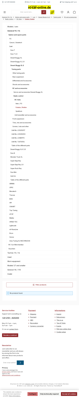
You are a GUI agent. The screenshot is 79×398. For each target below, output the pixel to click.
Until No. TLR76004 (18, 142)
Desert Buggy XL (16, 58)
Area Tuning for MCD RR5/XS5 (19, 241)
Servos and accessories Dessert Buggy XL (28, 92)
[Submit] (20, 362)
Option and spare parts (17, 35)
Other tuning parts (19, 73)
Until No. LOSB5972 (18, 138)
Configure (32, 394)
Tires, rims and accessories (22, 122)
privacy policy (6, 372)
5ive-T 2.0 (13, 54)
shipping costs (29, 384)
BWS (11, 199)
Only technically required (49, 394)
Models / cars (12, 27)
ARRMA (11, 184)
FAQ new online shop (63, 329)
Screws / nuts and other (21, 126)
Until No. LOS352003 (18, 134)
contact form (13, 329)
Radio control (18, 96)
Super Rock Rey (16, 168)
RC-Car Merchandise (15, 245)
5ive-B (12, 153)
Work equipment (13, 261)
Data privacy (60, 317)
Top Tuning (13, 210)
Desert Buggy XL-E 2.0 (18, 149)
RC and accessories (20, 88)
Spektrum (19, 111)
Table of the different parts (21, 145)
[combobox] (26, 12)
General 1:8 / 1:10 (14, 270)
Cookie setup (61, 332)
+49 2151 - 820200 (10, 318)
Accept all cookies (69, 394)
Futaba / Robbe (21, 107)
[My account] (68, 12)
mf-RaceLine (13, 229)
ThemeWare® (58, 386)
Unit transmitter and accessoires (25, 115)
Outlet (9, 274)
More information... (15, 396)
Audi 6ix (13, 176)
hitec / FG (19, 103)
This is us (59, 320)
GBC (31, 320)
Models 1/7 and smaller (16, 266)
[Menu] (4, 12)
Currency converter (37, 326)
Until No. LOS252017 (18, 130)
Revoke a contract (10, 335)
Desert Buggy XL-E (17, 65)
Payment (32, 310)
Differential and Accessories (22, 81)
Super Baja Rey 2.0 (16, 164)
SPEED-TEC (13, 222)
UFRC (11, 187)
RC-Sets (18, 100)
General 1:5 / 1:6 (13, 31)
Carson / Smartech (15, 42)
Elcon (11, 233)
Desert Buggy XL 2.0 (17, 61)
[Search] (43, 12)
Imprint (58, 314)
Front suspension (18, 119)
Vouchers (11, 249)
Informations (60, 310)
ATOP (11, 214)
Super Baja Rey (15, 161)
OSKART (12, 206)
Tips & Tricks (61, 323)
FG (10, 39)
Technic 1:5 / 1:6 (13, 253)
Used (9, 257)
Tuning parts (16, 69)
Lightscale (12, 225)
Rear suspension (18, 77)
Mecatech (12, 191)
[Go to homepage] (39, 7)
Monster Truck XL (16, 157)
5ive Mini (13, 172)
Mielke (11, 218)
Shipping (33, 314)
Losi (10, 46)
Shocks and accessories (21, 84)
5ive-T (12, 50)
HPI (10, 203)
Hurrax (11, 237)
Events (58, 326)
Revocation (34, 323)
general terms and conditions (11, 375)
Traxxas (12, 195)
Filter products (40, 285)
